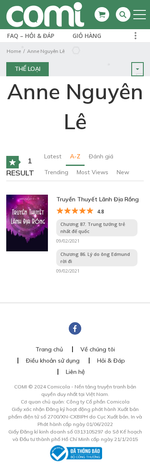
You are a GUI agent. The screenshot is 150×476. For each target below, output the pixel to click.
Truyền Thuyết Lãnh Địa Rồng (97, 199)
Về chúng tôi (97, 349)
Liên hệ (75, 372)
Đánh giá (101, 156)
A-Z (75, 156)
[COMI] (45, 14)
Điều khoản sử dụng (53, 360)
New (123, 172)
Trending (56, 172)
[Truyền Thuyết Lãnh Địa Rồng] (27, 222)
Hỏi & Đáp (111, 360)
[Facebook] (75, 328)
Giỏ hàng (86, 36)
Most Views (92, 172)
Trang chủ (49, 349)
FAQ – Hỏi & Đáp (30, 36)
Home (14, 51)
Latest (53, 156)
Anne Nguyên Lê (46, 51)
